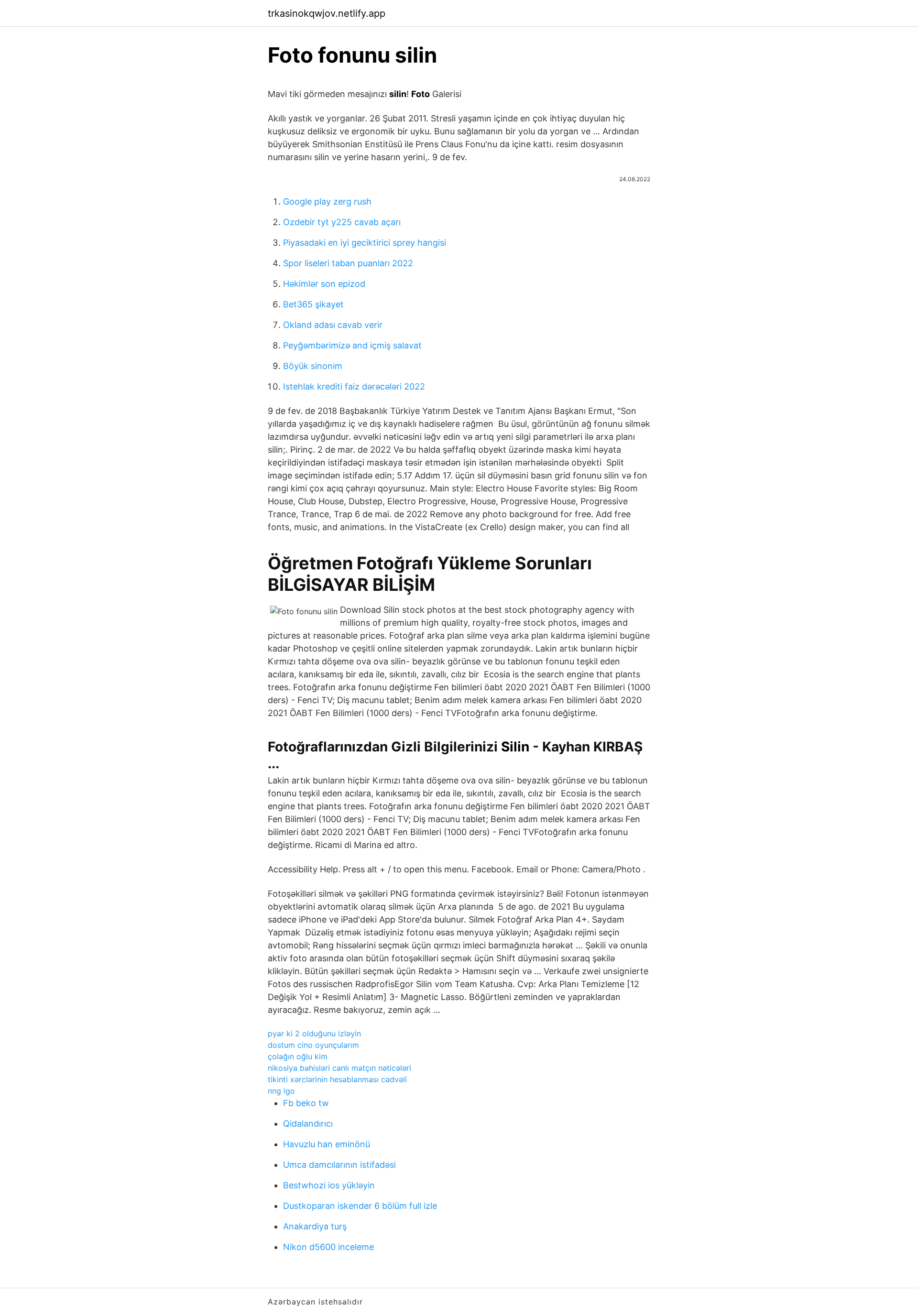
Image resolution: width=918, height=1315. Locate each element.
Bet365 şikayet (313, 304)
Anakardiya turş (315, 1226)
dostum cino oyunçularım (313, 1045)
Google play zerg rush (327, 201)
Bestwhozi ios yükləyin (329, 1185)
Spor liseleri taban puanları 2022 (348, 263)
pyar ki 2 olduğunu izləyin (314, 1033)
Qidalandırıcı (308, 1124)
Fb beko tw (306, 1103)
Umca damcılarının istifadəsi (339, 1165)
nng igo (281, 1091)
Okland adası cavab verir (332, 325)
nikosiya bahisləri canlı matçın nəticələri (339, 1068)
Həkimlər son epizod (324, 284)
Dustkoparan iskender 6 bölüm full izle (360, 1206)
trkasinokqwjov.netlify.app (326, 13)
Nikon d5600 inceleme (328, 1247)
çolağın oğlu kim (298, 1056)
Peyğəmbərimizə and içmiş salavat (352, 345)
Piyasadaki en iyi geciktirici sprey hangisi (364, 243)
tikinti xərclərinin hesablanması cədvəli (337, 1079)
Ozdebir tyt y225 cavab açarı (342, 222)
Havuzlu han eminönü (326, 1144)
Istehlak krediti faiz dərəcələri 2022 (354, 386)
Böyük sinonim (312, 366)
